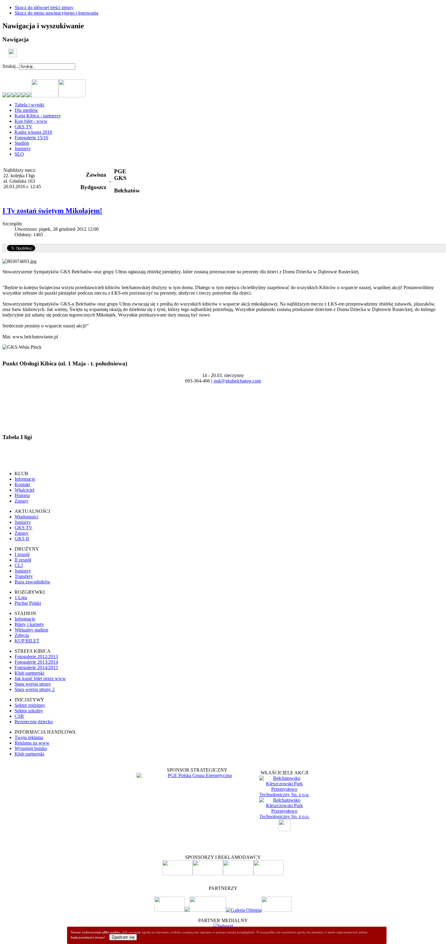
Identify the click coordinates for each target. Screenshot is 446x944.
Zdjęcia (22, 635)
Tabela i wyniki (29, 104)
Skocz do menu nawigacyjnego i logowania (56, 13)
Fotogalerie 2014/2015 (36, 667)
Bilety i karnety (29, 624)
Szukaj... (10, 66)
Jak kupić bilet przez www (40, 678)
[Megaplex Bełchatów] (277, 910)
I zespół (22, 554)
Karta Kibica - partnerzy (38, 115)
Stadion (22, 143)
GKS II (22, 538)
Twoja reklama (29, 737)
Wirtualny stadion (31, 629)
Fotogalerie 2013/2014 (36, 662)
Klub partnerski (29, 673)
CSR (19, 716)
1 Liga (21, 597)
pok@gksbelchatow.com (237, 380)
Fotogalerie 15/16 (31, 137)
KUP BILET (27, 640)
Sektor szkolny (29, 710)
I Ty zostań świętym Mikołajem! (52, 211)
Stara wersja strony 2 (35, 689)
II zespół (23, 559)
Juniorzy (23, 148)
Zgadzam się (123, 937)
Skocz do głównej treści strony (44, 7)
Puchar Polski (28, 603)
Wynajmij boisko (31, 748)
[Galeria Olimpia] (244, 910)
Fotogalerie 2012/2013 (36, 656)
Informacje (25, 479)
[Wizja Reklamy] (169, 910)
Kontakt (22, 484)
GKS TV (23, 126)
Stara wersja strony (33, 683)
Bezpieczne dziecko (34, 721)
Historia (22, 495)
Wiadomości (26, 516)
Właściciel (24, 490)
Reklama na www (32, 742)
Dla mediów (26, 110)
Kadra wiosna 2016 (33, 132)
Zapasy (22, 500)
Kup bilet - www (31, 121)
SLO (19, 154)
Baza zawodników (32, 581)
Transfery (24, 576)
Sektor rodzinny (30, 705)
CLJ (19, 565)
